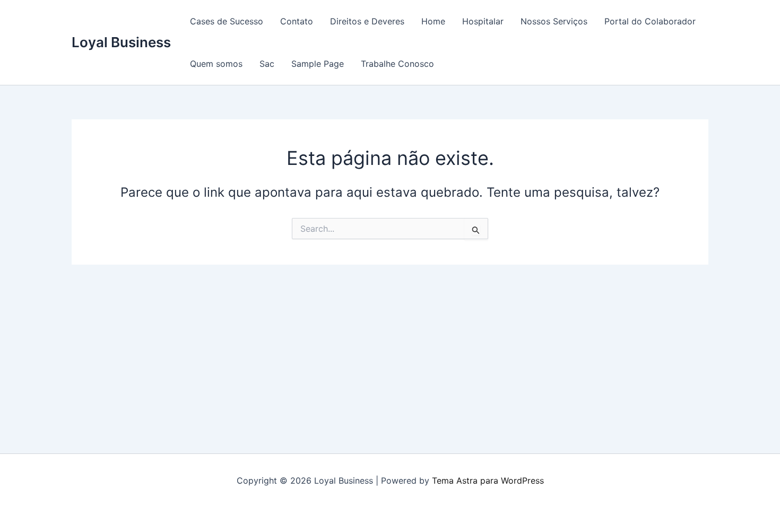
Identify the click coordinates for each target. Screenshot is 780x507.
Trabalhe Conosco (397, 63)
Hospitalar (483, 21)
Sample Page (317, 63)
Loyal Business (121, 42)
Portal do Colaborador (650, 21)
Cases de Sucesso (226, 21)
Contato (296, 21)
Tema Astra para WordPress (488, 480)
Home (433, 21)
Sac (266, 63)
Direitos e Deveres (367, 21)
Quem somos (216, 63)
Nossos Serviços (554, 21)
